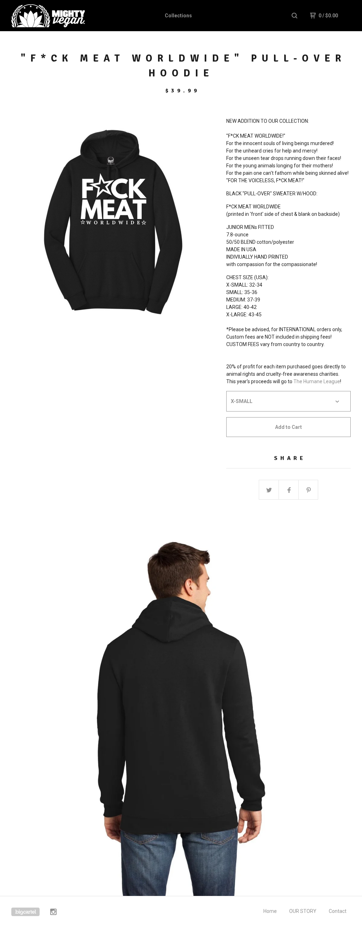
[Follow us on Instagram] (53, 913)
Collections (178, 15)
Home (270, 911)
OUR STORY (302, 911)
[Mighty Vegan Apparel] (48, 15)
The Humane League (316, 381)
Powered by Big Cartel (25, 912)
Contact (337, 911)
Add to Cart (288, 427)
